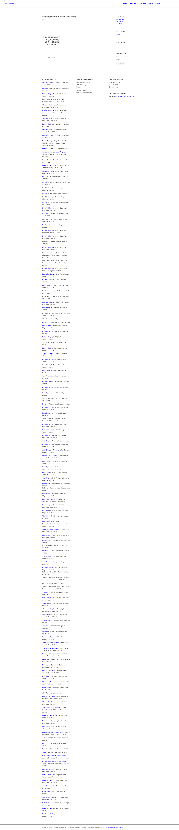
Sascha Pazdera (47, 308)
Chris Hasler (46, 472)
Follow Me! (120, 63)
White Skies (46, 603)
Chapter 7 (45, 149)
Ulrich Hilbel (46, 516)
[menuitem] (125, 3)
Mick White (45, 665)
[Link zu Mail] (173, 3)
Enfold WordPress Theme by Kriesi (114, 827)
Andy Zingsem (46, 562)
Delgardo (45, 659)
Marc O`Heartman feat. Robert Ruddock (54, 756)
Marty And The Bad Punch (50, 110)
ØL (43, 177)
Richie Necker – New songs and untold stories (51, 41)
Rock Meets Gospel (48, 302)
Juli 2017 (119, 24)
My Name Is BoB (47, 567)
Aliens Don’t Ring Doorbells (50, 529)
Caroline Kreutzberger (48, 654)
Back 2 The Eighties (48, 274)
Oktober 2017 (120, 19)
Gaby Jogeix (46, 393)
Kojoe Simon (46, 413)
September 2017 (121, 21)
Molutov (45, 225)
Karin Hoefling (46, 94)
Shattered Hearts (47, 105)
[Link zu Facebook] (167, 3)
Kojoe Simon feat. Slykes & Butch (52, 732)
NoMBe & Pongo (47, 141)
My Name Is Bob (47, 331)
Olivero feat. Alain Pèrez (49, 682)
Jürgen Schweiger (47, 354)
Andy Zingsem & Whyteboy (50, 450)
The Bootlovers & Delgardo (50, 648)
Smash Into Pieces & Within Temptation (54, 152)
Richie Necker (46, 165)
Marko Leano (46, 791)
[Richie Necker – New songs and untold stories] (51, 26)
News (118, 35)
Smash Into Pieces (48, 82)
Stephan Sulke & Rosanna (50, 456)
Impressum (121, 96)
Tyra (43, 738)
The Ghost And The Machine (51, 707)
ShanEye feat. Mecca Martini (51, 702)
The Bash (45, 592)
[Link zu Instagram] (170, 3)
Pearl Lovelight (46, 461)
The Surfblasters (47, 556)
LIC (43, 749)
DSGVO (132, 96)
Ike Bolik (45, 182)
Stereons (45, 88)
